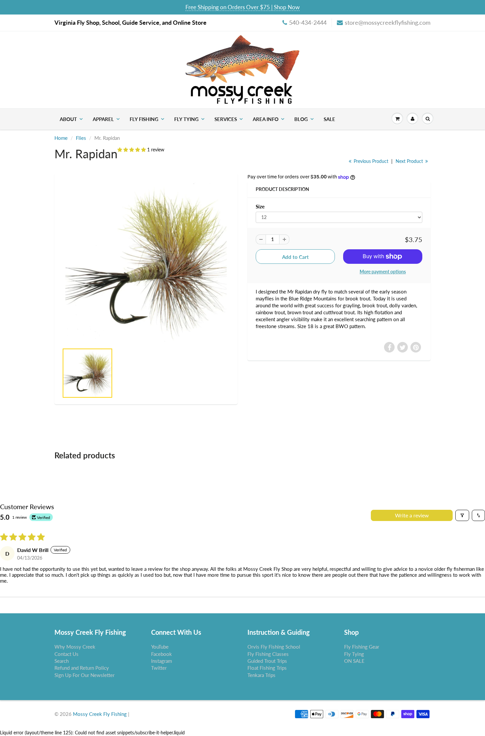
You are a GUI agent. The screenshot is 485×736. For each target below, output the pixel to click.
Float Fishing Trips (267, 668)
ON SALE (354, 661)
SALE (329, 119)
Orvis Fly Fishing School (273, 647)
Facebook (161, 654)
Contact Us (66, 654)
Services (225, 119)
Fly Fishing (144, 119)
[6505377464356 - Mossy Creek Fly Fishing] (146, 261)
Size (260, 206)
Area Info (265, 119)
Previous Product (370, 161)
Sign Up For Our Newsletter (84, 675)
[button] (132, 149)
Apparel (103, 119)
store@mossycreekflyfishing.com (388, 22)
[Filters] (462, 515)
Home (61, 138)
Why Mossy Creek (74, 647)
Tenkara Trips (261, 675)
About (68, 119)
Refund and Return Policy (81, 668)
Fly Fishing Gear (361, 647)
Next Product (410, 161)
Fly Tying (186, 119)
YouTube (160, 647)
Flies (81, 138)
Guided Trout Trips (267, 661)
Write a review (412, 515)
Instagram (161, 661)
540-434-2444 (308, 22)
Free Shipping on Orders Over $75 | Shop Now (242, 7)
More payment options (383, 271)
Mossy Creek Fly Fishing (100, 714)
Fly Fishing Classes (268, 654)
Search (61, 661)
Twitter (159, 668)
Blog (301, 119)
